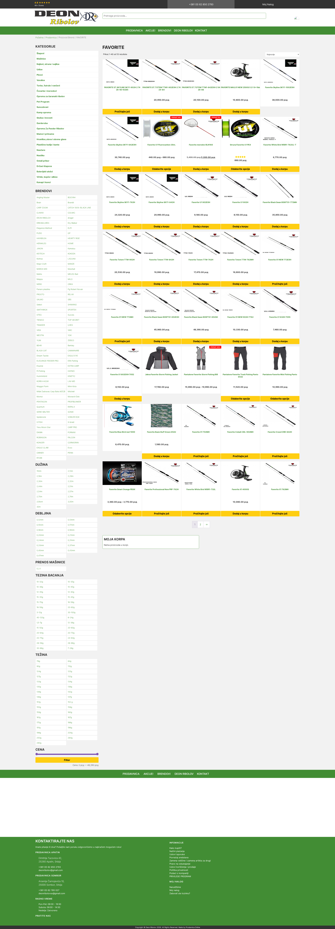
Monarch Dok (74, 396)
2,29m (70, 476)
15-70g (40, 602)
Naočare (41, 150)
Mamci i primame (45, 134)
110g (70, 666)
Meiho (39, 274)
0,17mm (71, 525)
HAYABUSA (41, 238)
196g (70, 727)
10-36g (40, 587)
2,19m (39, 476)
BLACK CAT (42, 350)
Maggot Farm (42, 386)
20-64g (40, 633)
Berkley (71, 345)
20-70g (71, 633)
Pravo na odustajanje (179, 863)
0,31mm (71, 540)
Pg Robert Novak (75, 289)
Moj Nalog (268, 4)
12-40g (71, 592)
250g (39, 738)
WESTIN (40, 335)
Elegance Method (44, 228)
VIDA (39, 330)
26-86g (71, 643)
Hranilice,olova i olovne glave (51, 139)
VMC (70, 330)
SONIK (71, 412)
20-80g (71, 607)
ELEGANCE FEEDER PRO (47, 361)
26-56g (40, 643)
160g (70, 712)
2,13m (70, 471)
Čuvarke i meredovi (47, 91)
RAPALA (71, 407)
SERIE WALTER (43, 412)
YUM (39, 340)
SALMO (40, 299)
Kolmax (40, 259)
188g (70, 722)
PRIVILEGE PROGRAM (180, 876)
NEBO (39, 284)
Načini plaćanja (177, 851)
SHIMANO (72, 304)
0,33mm (40, 545)
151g (39, 702)
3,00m (70, 502)
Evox (70, 448)
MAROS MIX (42, 269)
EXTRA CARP (73, 366)
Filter (67, 760)
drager (71, 218)
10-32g (40, 582)
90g (38, 666)
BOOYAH (72, 197)
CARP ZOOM (42, 208)
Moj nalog (174, 890)
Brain (39, 202)
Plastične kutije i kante (48, 144)
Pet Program (43, 101)
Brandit (71, 202)
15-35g (40, 597)
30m (39, 507)
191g (39, 727)
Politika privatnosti (178, 870)
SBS (69, 299)
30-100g (71, 612)
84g (69, 661)
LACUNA (72, 259)
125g (70, 671)
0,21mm (71, 535)
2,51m (70, 486)
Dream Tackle (42, 356)
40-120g (40, 617)
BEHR (39, 345)
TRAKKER (41, 325)
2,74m (70, 496)
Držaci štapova (44, 166)
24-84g (71, 638)
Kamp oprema (44, 112)
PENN (70, 453)
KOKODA (71, 253)
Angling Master (43, 197)
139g (39, 692)
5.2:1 (39, 568)
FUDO (39, 233)
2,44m (39, 486)
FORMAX (72, 432)
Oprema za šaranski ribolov (51, 96)
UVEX (70, 325)
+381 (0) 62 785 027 (49, 890)
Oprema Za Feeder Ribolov (50, 128)
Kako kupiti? (175, 848)
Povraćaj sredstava (178, 857)
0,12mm (40, 520)
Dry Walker (72, 223)
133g (39, 681)
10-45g (71, 587)
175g (39, 722)
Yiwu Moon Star (44, 427)
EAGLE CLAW (42, 448)
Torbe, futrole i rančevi (48, 85)
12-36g (71, 622)
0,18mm (40, 530)
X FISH (40, 422)
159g (39, 712)
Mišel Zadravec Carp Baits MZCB (51, 391)
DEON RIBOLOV (44, 218)
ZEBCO (71, 340)
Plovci (40, 75)
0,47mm (40, 555)
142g (70, 692)
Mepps (40, 279)
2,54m (39, 491)
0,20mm (40, 535)
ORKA (70, 284)
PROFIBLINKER (74, 402)
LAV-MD (71, 381)
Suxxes (71, 315)
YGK (70, 335)
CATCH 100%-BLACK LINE (79, 208)
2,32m (70, 481)
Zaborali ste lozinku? (179, 893)
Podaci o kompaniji (178, 873)
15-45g (71, 597)
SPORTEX (72, 310)
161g (39, 717)
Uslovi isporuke (177, 854)
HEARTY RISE (74, 238)
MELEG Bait (73, 274)
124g (39, 671)
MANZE (71, 264)
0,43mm (71, 550)
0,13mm (71, 520)
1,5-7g (39, 622)
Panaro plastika (43, 289)
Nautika (40, 155)
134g (70, 681)
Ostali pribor (43, 160)
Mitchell (71, 391)
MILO (70, 279)
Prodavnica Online (193, 927)
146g (39, 697)
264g (70, 738)
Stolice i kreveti (44, 117)
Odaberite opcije (161, 169)
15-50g (40, 628)
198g (39, 733)
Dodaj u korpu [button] (161, 111)
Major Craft (41, 264)
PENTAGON (42, 402)
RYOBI (39, 458)
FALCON (71, 437)
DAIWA (39, 432)
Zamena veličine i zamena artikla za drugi (190, 860)
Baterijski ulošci (45, 171)
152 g (70, 702)
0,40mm (40, 550)
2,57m (70, 491)
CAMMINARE (73, 350)
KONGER (40, 442)
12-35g (40, 592)
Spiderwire (41, 417)
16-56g (71, 602)
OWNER (40, 453)
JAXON (40, 248)
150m (39, 471)
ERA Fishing (73, 361)
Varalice (41, 80)
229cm (40, 502)
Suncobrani (42, 107)
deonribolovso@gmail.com (52, 893)
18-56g (40, 607)
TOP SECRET (73, 320)
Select (39, 304)
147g (70, 697)
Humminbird (42, 376)
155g (39, 707)
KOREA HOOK (43, 381)
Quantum (40, 407)
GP (69, 233)
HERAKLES (41, 243)
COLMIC (71, 213)
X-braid (71, 422)
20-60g (71, 628)
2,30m (39, 481)
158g (70, 707)
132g (70, 676)
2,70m (39, 496)
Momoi (40, 396)
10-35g (71, 582)
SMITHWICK (42, 310)
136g (70, 687)
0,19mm (71, 530)
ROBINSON (41, 437)
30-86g (40, 648)
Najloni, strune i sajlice (48, 64)
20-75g (40, 638)
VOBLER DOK (73, 417)
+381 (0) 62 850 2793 (201, 4)
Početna (39, 37)
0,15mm (40, 525)
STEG (39, 315)
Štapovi (40, 53)
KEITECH (41, 253)
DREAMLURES (43, 223)
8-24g (70, 617)
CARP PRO (72, 427)
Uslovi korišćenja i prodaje (182, 867)
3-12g (39, 612)
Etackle (40, 366)
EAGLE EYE (73, 356)
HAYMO (71, 371)
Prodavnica (51, 37)
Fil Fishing (41, 371)
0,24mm (40, 540)
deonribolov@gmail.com (51, 870)
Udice (40, 69)
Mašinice (41, 58)
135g (39, 687)
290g (39, 743)
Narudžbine (175, 887)
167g (70, 717)
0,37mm (71, 545)
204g (70, 733)
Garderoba (42, 123)
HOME (71, 243)
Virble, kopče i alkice (47, 177)
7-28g (70, 648)
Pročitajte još (122, 111)
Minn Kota (72, 386)
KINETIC (71, 376)
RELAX (71, 294)
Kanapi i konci (44, 182)
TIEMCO (40, 320)
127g (39, 676)
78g (38, 661)
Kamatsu (71, 248)
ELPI (70, 228)
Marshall (71, 269)
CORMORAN (73, 442)
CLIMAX (40, 213)
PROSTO (40, 294)
